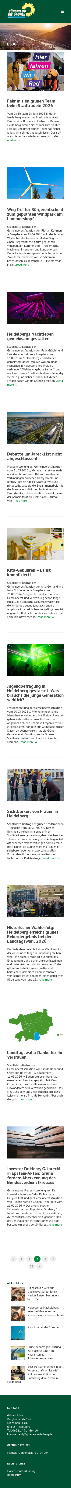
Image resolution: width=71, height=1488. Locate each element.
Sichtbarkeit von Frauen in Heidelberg (32, 813)
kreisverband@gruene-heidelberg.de (29, 1434)
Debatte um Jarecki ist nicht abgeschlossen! (34, 456)
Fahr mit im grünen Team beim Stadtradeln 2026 (31, 103)
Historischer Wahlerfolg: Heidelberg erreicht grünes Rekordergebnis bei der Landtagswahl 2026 (33, 934)
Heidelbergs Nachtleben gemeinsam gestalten (30, 336)
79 (31, 1266)
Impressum (14, 1475)
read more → (15, 140)
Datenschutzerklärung (21, 1471)
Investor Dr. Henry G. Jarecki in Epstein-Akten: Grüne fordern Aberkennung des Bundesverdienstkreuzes (33, 1175)
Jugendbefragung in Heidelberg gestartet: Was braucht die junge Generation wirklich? (35, 693)
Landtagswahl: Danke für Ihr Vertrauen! (34, 1055)
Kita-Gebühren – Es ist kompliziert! (29, 572)
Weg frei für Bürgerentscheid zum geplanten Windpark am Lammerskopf (35, 214)
